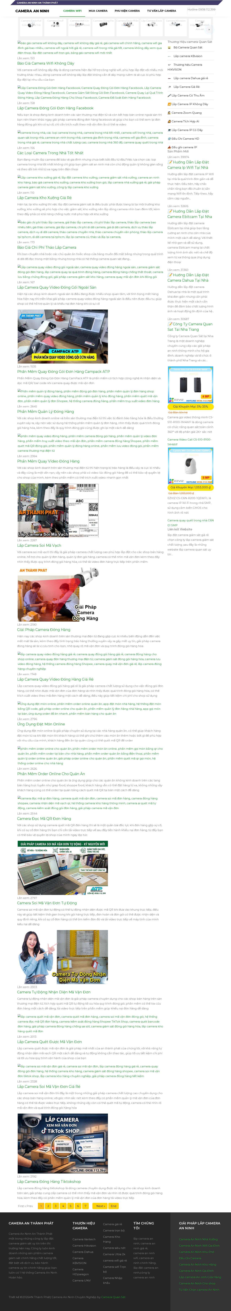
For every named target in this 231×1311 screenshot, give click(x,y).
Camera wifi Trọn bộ (114, 1269)
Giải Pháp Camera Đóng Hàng (43, 630)
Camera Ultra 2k (114, 1254)
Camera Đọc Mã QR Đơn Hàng (44, 818)
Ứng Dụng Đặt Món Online (41, 724)
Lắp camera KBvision (187, 56)
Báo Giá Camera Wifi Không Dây (45, 63)
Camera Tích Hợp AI (183, 121)
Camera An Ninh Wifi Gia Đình (199, 1245)
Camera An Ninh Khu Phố (196, 1252)
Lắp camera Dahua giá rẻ (190, 78)
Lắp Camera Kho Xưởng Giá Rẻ (44, 198)
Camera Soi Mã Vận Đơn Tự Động (47, 903)
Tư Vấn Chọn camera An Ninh (199, 1289)
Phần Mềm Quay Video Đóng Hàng (48, 461)
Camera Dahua (83, 1252)
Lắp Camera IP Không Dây (187, 104)
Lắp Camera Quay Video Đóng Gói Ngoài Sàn (56, 287)
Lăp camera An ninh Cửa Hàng (200, 1277)
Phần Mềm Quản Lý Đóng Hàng (45, 411)
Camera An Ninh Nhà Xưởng (198, 1239)
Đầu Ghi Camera (190, 1258)
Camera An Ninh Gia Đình (196, 1270)
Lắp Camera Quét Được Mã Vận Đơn (49, 1042)
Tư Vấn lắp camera (161, 10)
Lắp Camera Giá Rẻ (186, 87)
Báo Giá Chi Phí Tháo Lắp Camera (46, 247)
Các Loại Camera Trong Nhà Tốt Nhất (50, 153)
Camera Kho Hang (111, 1239)
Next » (100, 1206)
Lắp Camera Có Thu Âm (185, 95)
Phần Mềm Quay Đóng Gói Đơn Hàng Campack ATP (63, 371)
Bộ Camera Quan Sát (187, 47)
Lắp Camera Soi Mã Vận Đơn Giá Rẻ (48, 1086)
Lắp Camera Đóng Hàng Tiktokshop (49, 1181)
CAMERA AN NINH (32, 11)
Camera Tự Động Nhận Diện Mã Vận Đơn (54, 992)
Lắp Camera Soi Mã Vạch (39, 545)
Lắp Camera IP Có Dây (185, 130)
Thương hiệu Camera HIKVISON (184, 67)
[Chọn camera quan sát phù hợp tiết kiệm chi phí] (209, 29)
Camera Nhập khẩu (112, 1280)
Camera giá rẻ (112, 1224)
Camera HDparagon (81, 1272)
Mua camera (98, 10)
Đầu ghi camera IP (182, 147)
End (113, 1206)
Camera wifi (72, 10)
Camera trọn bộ (114, 1230)
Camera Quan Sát (113, 1297)
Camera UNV (82, 1280)
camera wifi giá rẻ (115, 1260)
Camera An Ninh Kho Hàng (197, 1264)
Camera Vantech (84, 1239)
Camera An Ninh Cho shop (197, 1283)
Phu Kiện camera (127, 10)
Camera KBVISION (79, 1260)
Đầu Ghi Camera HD (183, 138)
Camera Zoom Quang (184, 112)
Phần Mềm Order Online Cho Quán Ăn (51, 774)
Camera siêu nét (114, 1248)
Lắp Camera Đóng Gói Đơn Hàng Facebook (55, 108)
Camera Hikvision (84, 1245)
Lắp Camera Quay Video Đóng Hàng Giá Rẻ (55, 679)
